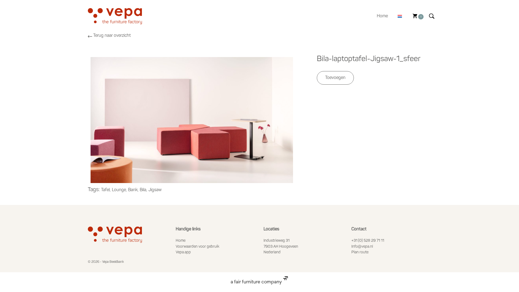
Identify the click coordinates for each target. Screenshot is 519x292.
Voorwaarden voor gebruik (197, 247)
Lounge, (119, 190)
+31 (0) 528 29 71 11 (367, 241)
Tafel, (106, 190)
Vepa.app (183, 252)
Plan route (359, 252)
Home (382, 16)
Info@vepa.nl (362, 247)
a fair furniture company (257, 282)
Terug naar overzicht (112, 36)
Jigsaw (155, 190)
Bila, (143, 190)
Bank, (133, 190)
